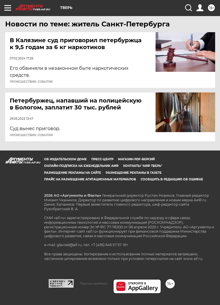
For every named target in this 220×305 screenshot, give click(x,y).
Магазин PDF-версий (136, 159)
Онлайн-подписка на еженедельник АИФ (81, 166)
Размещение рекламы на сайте (72, 173)
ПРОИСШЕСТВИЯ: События (31, 81)
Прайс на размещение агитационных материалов (90, 179)
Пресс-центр (102, 159)
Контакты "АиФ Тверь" (142, 166)
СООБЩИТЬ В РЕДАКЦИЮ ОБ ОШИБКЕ (172, 179)
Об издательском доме (65, 159)
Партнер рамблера (93, 283)
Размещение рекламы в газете (134, 173)
